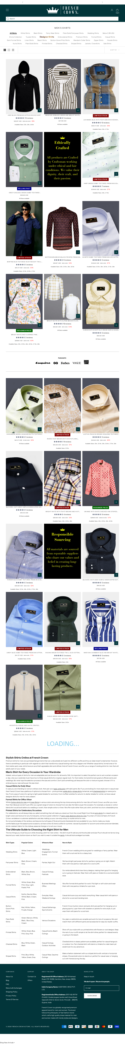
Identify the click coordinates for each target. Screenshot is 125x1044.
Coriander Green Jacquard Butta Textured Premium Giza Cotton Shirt (24, 434)
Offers (30, 980)
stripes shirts (77, 791)
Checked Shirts (61, 43)
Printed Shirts (47, 43)
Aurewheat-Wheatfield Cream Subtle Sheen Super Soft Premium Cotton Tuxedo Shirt (100, 330)
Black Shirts (38, 33)
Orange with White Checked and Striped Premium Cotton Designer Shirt (100, 512)
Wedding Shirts (93, 33)
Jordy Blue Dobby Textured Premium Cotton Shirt (24, 653)
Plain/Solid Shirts (32, 43)
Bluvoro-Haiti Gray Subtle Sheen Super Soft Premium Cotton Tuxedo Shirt (101, 580)
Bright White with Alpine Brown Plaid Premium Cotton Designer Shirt (62, 321)
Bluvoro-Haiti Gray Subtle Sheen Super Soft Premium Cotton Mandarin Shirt (24, 507)
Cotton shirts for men (19, 802)
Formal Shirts (96, 37)
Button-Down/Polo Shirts (60, 40)
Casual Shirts (110, 37)
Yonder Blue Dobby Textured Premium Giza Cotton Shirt (24, 580)
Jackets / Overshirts (92, 43)
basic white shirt (59, 789)
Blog (7, 980)
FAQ (7, 984)
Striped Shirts (76, 43)
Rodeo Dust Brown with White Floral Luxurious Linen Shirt (62, 439)
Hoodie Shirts (112, 40)
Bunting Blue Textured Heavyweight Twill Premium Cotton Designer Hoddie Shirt (24, 262)
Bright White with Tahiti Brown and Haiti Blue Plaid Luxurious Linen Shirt (62, 512)
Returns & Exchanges (14, 988)
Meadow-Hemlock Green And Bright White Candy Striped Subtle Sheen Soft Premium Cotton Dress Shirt (62, 115)
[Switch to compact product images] (13, 50)
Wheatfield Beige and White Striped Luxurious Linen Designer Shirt (24, 725)
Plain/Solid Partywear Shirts (73, 33)
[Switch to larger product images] (5, 50)
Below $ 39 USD (108, 33)
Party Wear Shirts (52, 33)
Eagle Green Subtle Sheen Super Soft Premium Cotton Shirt (62, 716)
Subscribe (92, 996)
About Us (9, 976)
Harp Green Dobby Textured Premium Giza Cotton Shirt (101, 183)
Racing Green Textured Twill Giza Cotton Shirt (63, 653)
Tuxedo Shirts (31, 37)
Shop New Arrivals (6, 1043)
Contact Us (32, 976)
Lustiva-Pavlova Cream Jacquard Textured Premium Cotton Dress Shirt (100, 434)
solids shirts (67, 791)
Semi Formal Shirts (14, 40)
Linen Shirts (29, 40)
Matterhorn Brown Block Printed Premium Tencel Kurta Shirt (62, 257)
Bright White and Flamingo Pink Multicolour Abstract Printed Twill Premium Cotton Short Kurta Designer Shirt (24, 335)
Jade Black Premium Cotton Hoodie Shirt (24, 115)
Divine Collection (15, 37)
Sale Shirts (107, 43)
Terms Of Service (12, 999)
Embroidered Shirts (65, 37)
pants (62, 835)
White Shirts (25, 33)
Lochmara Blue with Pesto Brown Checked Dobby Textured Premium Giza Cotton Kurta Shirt (101, 120)
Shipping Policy (11, 992)
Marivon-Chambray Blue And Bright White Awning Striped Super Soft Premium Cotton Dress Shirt (100, 653)
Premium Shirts (82, 37)
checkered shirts (99, 791)
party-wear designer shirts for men (74, 816)
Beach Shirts (42, 40)
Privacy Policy (11, 996)
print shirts (99, 813)
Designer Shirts (47, 37)
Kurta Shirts (17, 43)
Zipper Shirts (98, 40)
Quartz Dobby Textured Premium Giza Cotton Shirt (100, 257)
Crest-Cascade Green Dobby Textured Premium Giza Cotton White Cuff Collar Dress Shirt (24, 193)
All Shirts (13, 33)
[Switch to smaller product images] (9, 50)
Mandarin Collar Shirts (81, 40)
